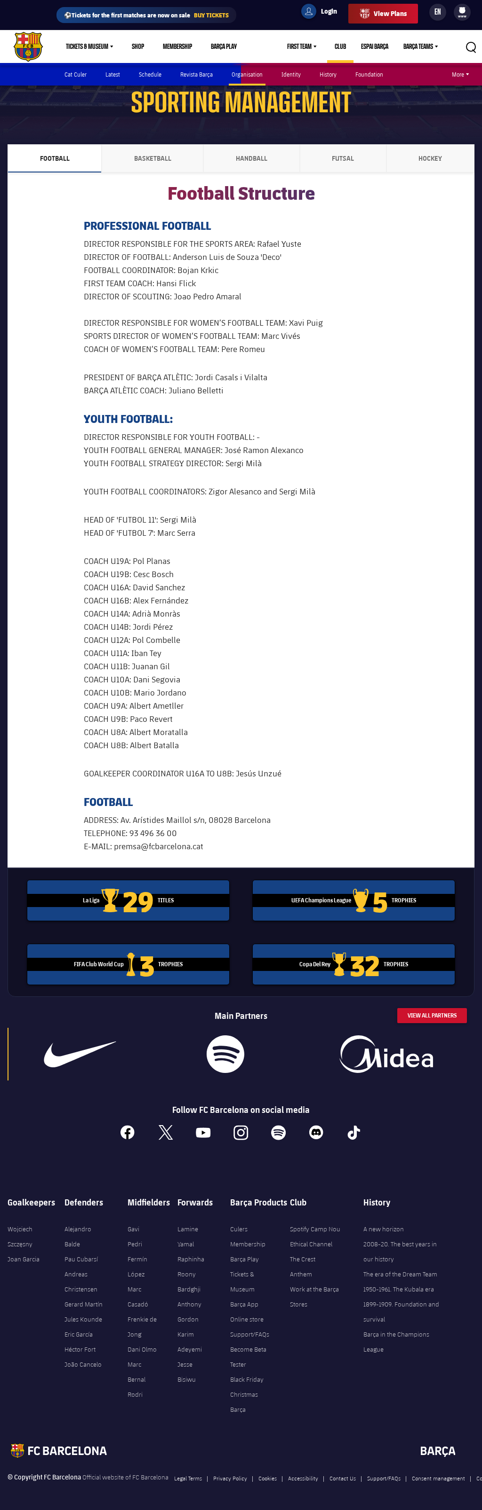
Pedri (135, 1244)
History (328, 74)
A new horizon (383, 1229)
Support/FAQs (249, 1334)
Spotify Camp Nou (315, 1229)
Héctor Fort (80, 1349)
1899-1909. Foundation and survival (401, 1311)
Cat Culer (75, 74)
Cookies (267, 1478)
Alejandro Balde (77, 1236)
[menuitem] (462, 10)
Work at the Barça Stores (314, 1296)
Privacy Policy (230, 1478)
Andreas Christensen (80, 1281)
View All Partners (432, 1015)
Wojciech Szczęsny (20, 1236)
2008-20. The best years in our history (400, 1251)
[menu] (462, 12)
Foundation (369, 74)
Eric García (78, 1334)
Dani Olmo (142, 1349)
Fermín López (137, 1266)
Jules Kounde (83, 1319)
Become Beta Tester (248, 1357)
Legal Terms (188, 1478)
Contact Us (342, 1478)
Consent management (438, 1478)
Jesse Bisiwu (186, 1372)
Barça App (244, 1304)
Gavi (133, 1229)
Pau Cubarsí (81, 1259)
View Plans (390, 13)
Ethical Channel (311, 1244)
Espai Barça (374, 46)
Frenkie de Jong (142, 1326)
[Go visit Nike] (80, 1054)
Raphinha (190, 1259)
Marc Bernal (136, 1372)
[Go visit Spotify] (225, 1054)
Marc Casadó (138, 1296)
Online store (247, 1319)
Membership (177, 46)
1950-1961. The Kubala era (398, 1289)
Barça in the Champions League (396, 1341)
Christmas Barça (244, 1402)
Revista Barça (196, 74)
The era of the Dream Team (400, 1274)
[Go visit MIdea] (386, 1054)
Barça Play (224, 46)
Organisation (247, 74)
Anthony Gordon (189, 1311)
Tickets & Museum (87, 46)
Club (340, 46)
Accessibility (303, 1478)
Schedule (150, 74)
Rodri (135, 1394)
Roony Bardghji (189, 1281)
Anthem (301, 1274)
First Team (299, 46)
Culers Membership (247, 1236)
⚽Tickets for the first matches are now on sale (146, 15)
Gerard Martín (83, 1304)
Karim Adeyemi (189, 1341)
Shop (138, 46)
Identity (291, 74)
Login (323, 13)
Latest (112, 74)
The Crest (302, 1259)
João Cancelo (83, 1364)
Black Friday (247, 1379)
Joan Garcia (24, 1259)
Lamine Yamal (187, 1236)
